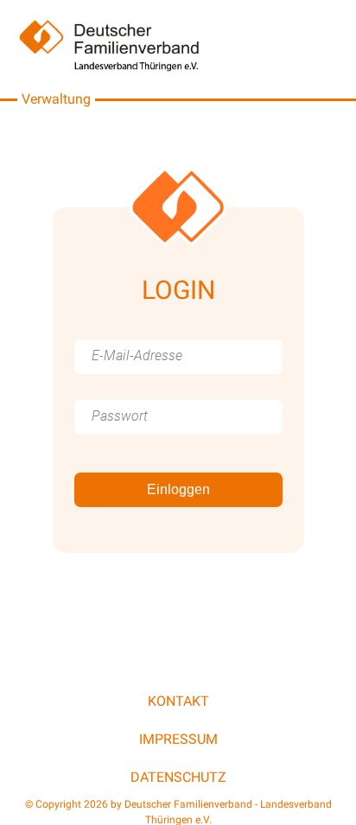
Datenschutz (178, 777)
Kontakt (178, 701)
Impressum (178, 739)
